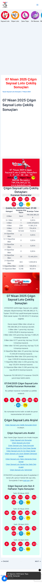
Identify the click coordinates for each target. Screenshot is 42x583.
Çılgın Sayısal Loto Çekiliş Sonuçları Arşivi (21, 425)
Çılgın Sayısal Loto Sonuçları (21, 440)
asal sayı (26, 481)
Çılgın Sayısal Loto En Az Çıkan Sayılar (21, 451)
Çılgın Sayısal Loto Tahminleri (21, 470)
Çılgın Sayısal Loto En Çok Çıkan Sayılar (21, 448)
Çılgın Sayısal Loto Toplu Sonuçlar (21, 446)
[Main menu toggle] (37, 4)
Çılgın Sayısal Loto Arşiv (21, 443)
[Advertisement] (21, 53)
